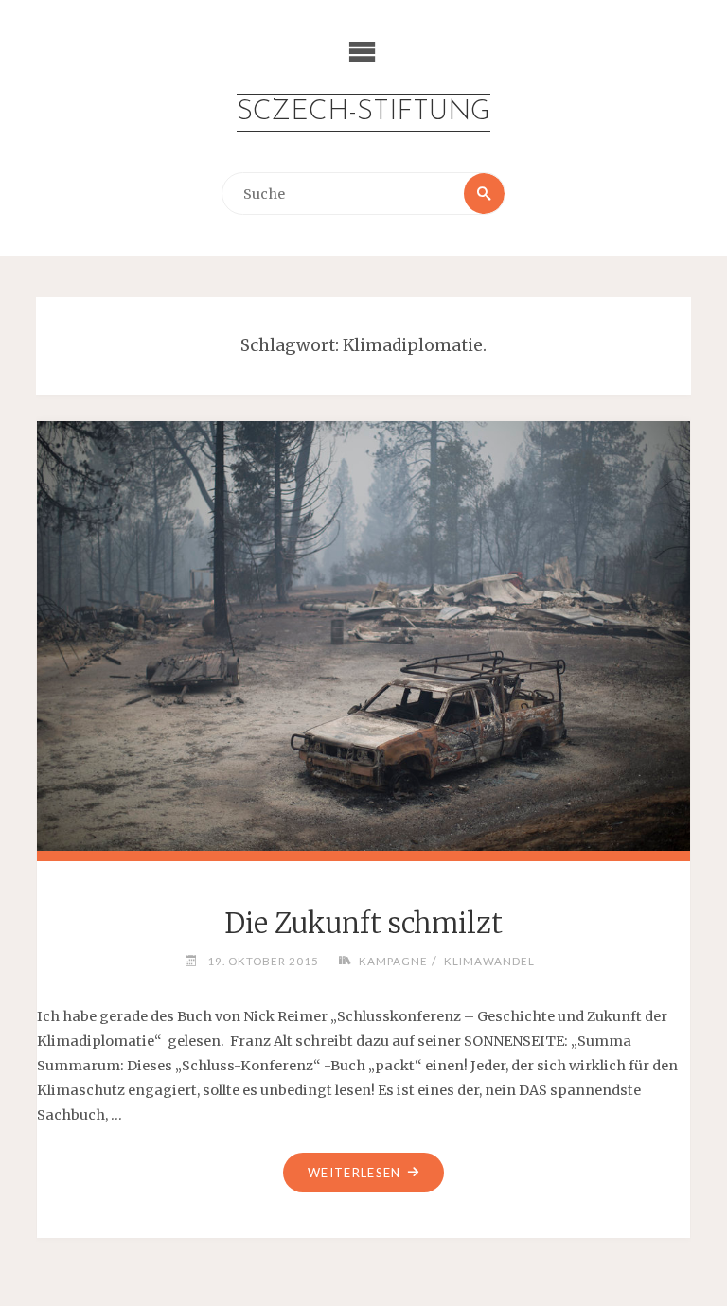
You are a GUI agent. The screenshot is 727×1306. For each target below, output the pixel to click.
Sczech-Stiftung (363, 112)
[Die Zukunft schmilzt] (364, 633)
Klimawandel (489, 960)
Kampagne (393, 960)
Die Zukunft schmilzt (363, 924)
